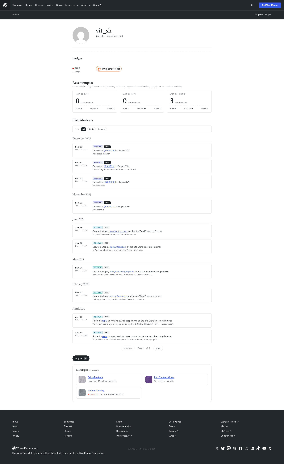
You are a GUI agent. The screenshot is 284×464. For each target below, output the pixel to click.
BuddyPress (228, 435)
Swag (173, 435)
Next (158, 348)
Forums (101, 129)
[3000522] (109, 206)
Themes (68, 426)
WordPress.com (230, 421)
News (14, 426)
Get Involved (175, 421)
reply (104, 320)
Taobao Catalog (96, 390)
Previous (128, 348)
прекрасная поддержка (121, 271)
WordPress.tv (124, 435)
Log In (268, 15)
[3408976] (109, 150)
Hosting (15, 431)
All (83, 129)
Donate (173, 431)
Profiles (15, 14)
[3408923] (109, 166)
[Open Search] (252, 5)
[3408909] (109, 182)
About (15, 421)
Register (259, 15)
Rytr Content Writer (164, 377)
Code (91, 129)
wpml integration (117, 247)
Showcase (69, 421)
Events (172, 426)
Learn (119, 421)
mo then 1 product (118, 231)
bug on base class (118, 296)
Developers (122, 431)
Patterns (68, 435)
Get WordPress (270, 5)
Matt (224, 426)
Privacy (15, 435)
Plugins (80, 358)
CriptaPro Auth (95, 377)
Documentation (123, 426)
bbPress (226, 431)
